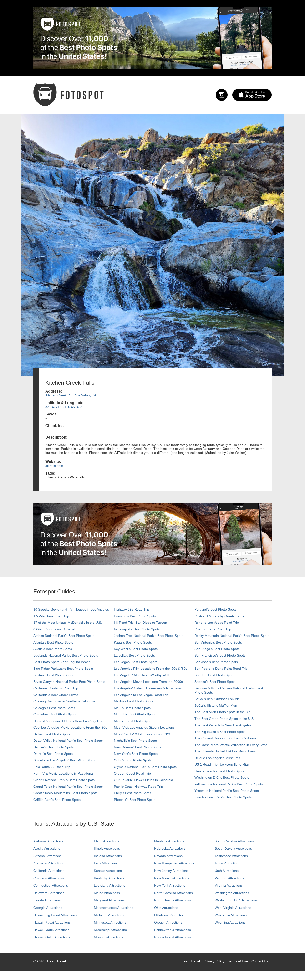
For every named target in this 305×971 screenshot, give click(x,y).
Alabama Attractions (48, 841)
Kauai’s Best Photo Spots (133, 642)
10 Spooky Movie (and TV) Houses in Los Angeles (71, 609)
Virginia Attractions (229, 885)
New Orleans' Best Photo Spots (137, 747)
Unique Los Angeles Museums (217, 758)
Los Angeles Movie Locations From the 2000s (148, 682)
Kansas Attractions (108, 871)
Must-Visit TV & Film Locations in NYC (142, 734)
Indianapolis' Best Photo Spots (137, 629)
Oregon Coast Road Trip (132, 773)
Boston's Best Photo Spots (53, 675)
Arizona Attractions (47, 856)
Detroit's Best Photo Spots (53, 754)
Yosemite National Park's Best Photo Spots (226, 790)
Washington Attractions (232, 893)
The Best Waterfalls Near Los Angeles (222, 725)
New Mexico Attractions (171, 878)
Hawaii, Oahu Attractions (51, 937)
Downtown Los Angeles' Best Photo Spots (64, 760)
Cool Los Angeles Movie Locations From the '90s (70, 727)
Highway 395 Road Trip (131, 609)
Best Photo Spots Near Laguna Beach (62, 662)
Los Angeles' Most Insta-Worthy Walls (142, 675)
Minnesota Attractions (110, 922)
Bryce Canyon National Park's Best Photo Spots (69, 682)
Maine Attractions (107, 893)
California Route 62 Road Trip (55, 688)
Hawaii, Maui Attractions (51, 930)
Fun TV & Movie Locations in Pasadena (63, 773)
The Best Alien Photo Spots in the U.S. (223, 712)
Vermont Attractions (229, 878)
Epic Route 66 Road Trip (51, 767)
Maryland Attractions (109, 900)
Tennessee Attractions (231, 856)
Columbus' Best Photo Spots (54, 714)
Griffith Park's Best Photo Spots (57, 800)
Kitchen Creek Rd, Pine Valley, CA (70, 395)
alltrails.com (54, 466)
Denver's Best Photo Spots (53, 747)
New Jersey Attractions (171, 871)
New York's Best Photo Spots (136, 754)
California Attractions (48, 871)
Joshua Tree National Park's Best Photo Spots (148, 636)
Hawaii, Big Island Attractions (55, 915)
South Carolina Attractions (234, 841)
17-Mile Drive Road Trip (51, 616)
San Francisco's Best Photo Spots (219, 655)
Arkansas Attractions (48, 863)
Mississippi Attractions (110, 930)
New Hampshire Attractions (174, 863)
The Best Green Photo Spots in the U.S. (224, 719)
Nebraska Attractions (169, 848)
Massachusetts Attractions (113, 908)
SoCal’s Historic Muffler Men (215, 705)
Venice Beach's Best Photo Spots (219, 771)
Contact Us (259, 961)
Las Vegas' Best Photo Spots (135, 662)
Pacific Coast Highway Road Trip (138, 786)
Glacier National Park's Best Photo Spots (64, 780)
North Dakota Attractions (172, 900)
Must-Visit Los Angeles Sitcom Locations (144, 727)
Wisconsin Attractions (231, 915)
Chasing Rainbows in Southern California (64, 701)
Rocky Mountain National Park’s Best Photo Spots (231, 636)
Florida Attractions (47, 900)
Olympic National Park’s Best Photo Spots (145, 767)
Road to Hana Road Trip (212, 629)
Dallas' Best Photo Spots (51, 734)
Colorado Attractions (48, 878)
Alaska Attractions (46, 848)
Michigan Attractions (109, 915)
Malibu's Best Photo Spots (133, 701)
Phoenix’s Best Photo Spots (134, 800)
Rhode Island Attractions (172, 937)
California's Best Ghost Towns (55, 695)
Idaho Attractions (106, 841)
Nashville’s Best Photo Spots (135, 740)
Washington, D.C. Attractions (236, 900)
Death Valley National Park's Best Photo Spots (68, 740)
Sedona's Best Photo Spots (214, 682)
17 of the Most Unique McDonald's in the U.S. (67, 622)
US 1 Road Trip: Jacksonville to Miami (222, 764)
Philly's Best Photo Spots (132, 793)
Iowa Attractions (106, 863)
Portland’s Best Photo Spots (215, 609)
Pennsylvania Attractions (172, 930)
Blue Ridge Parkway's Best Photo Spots (63, 668)
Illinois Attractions (107, 848)
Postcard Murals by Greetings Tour (220, 616)
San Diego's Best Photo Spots (216, 649)
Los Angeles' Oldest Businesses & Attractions (148, 688)
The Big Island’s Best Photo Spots (219, 732)
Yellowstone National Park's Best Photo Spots (228, 784)
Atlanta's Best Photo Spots (53, 642)
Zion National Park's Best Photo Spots (223, 797)
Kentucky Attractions (109, 878)
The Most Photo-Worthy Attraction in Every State (230, 745)
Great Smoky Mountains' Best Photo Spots (65, 793)
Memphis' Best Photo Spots (134, 714)
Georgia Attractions (47, 908)
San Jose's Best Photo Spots (216, 662)
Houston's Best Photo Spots (135, 616)
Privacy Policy (213, 961)
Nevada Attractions (168, 856)
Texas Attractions (227, 863)
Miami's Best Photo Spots (133, 721)
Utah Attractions (227, 871)
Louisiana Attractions (109, 885)
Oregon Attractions (168, 922)
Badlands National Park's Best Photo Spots (65, 655)
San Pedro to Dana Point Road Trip (221, 668)
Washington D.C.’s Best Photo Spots (221, 777)
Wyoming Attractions (230, 922)
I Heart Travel (189, 961)
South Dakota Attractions (233, 848)
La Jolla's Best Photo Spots (134, 655)
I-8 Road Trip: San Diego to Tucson (140, 622)
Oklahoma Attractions (170, 915)
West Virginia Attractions (233, 908)
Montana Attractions (169, 841)
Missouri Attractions (108, 937)
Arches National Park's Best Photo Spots (63, 636)
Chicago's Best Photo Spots (54, 708)
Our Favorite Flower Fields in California (143, 780)
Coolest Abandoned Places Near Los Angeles (67, 721)
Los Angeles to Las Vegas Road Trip (141, 695)
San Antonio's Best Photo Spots (218, 642)
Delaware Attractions (48, 893)
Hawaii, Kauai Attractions (52, 922)
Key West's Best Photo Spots (136, 649)
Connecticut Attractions (50, 885)
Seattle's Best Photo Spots (214, 675)
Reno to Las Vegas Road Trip (216, 622)
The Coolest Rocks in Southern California (225, 738)
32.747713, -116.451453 (63, 407)
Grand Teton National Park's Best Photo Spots (68, 786)
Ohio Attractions (166, 908)
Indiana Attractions (108, 856)
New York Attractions (169, 885)
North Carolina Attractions (173, 893)
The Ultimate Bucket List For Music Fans (225, 751)
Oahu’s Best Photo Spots (133, 760)
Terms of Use (238, 961)
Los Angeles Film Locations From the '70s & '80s (150, 668)
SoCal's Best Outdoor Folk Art (216, 699)
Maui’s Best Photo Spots (132, 708)
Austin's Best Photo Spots (52, 649)
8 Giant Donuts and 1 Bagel (54, 629)
